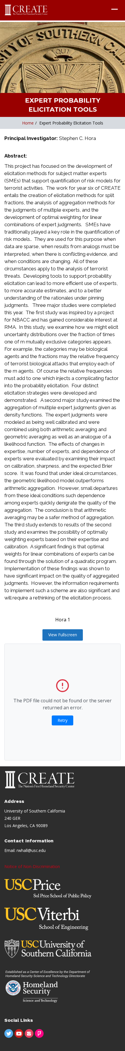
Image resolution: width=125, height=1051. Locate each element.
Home (28, 123)
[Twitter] (8, 1033)
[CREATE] (26, 10)
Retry (62, 720)
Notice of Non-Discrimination (32, 866)
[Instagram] (29, 1033)
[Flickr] (39, 1033)
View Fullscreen (62, 634)
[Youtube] (19, 1033)
